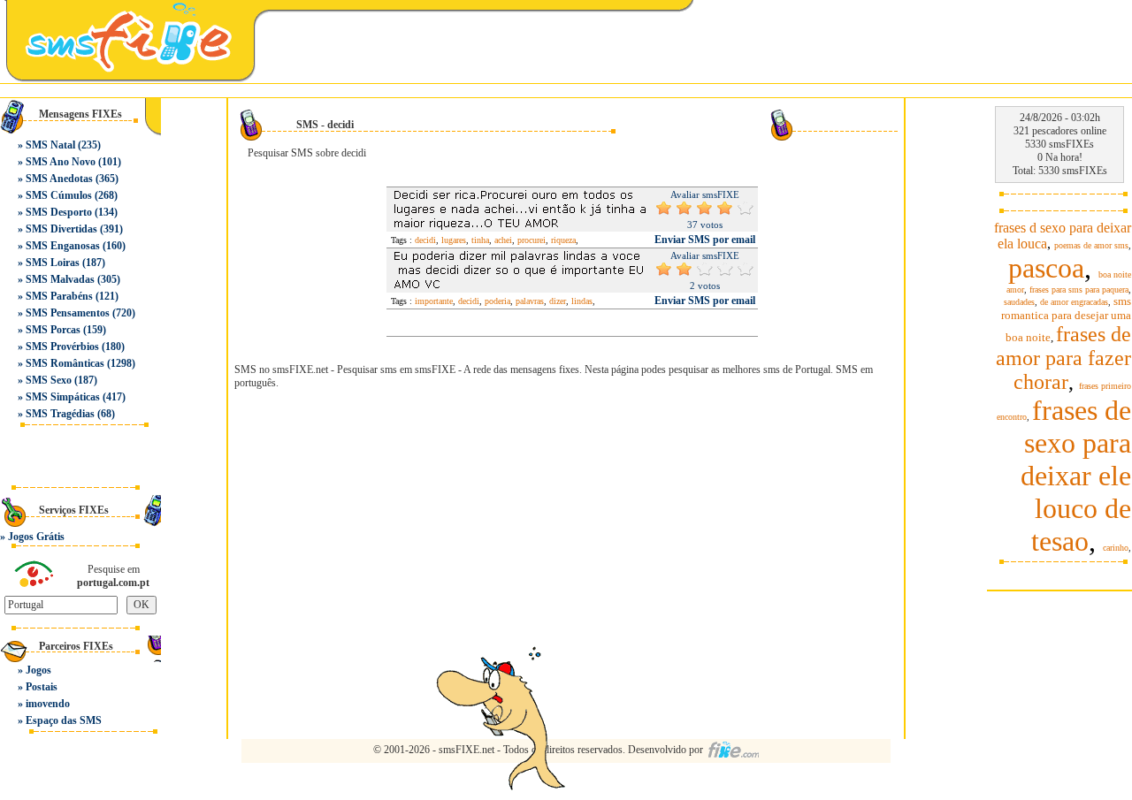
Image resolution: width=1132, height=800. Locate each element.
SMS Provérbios (62, 346)
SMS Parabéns (59, 296)
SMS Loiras (53, 262)
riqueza (563, 240)
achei (503, 240)
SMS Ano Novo (61, 162)
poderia (497, 301)
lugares (453, 240)
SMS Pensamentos (68, 313)
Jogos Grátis (36, 536)
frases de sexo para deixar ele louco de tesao (1076, 475)
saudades (1019, 302)
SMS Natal (50, 145)
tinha (480, 240)
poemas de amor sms (1091, 245)
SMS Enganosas (63, 246)
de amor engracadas (1074, 302)
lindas (582, 301)
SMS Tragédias (60, 414)
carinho (1115, 547)
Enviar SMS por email (704, 239)
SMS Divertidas (61, 229)
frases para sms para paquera (1078, 289)
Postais (41, 687)
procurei (531, 240)
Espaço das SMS (64, 720)
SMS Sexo (49, 380)
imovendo (48, 703)
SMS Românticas (65, 363)
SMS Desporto (59, 212)
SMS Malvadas (60, 279)
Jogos (38, 670)
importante (434, 301)
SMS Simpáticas (63, 397)
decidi (425, 240)
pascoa (1046, 268)
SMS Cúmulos (59, 195)
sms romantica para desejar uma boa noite (1066, 319)
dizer (557, 301)
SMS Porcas (53, 330)
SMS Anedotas (59, 178)
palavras (530, 301)
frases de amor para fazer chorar (1063, 358)
